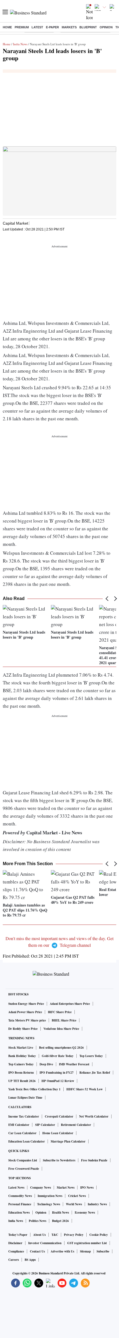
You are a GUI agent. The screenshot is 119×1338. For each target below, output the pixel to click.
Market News (65, 1187)
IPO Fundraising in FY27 (57, 1073)
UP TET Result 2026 (22, 1081)
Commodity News (20, 1196)
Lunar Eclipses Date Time (25, 1097)
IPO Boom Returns (21, 1073)
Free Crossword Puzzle (23, 1169)
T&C (54, 1235)
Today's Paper (17, 1235)
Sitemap (85, 1251)
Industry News (97, 1204)
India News (20, 44)
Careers (13, 1260)
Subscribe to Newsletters (59, 1160)
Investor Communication (44, 1243)
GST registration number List (87, 1243)
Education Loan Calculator (26, 1141)
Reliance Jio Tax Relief (94, 1073)
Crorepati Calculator (59, 1116)
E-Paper (52, 27)
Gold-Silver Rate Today (58, 1056)
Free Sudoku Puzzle (94, 1160)
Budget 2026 (60, 1221)
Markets (69, 27)
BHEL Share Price (64, 1020)
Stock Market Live (20, 1048)
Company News (40, 1187)
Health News (60, 1212)
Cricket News (77, 1196)
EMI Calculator (18, 1125)
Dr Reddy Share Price (23, 1029)
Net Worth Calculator (93, 1116)
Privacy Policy (74, 1235)
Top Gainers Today (21, 1064)
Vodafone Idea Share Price (61, 1029)
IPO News (87, 1187)
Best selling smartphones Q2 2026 (61, 1048)
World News (74, 1204)
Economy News (85, 1212)
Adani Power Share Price (25, 1012)
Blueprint (88, 27)
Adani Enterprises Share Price (70, 1004)
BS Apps (30, 1260)
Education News (19, 1212)
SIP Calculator (45, 1125)
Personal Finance (19, 1204)
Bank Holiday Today (22, 1056)
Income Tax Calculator (23, 1116)
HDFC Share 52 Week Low (84, 1089)
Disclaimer (15, 1243)
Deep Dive (46, 1064)
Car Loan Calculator (22, 1133)
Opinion (106, 27)
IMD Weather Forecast (74, 1064)
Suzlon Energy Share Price (26, 1004)
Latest (37, 27)
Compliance (16, 1251)
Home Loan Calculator (57, 1133)
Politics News (37, 1221)
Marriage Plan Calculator (68, 1141)
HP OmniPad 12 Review (58, 1081)
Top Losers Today (91, 1056)
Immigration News (50, 1196)
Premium (22, 27)
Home (7, 27)
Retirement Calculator (76, 1125)
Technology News (48, 1204)
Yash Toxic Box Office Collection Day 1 (34, 1089)
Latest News (16, 1187)
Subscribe (103, 1251)
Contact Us (37, 1251)
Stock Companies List (22, 1160)
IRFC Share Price (60, 1012)
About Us (39, 1235)
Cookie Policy (98, 1235)
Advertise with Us (62, 1251)
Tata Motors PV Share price (27, 1020)
